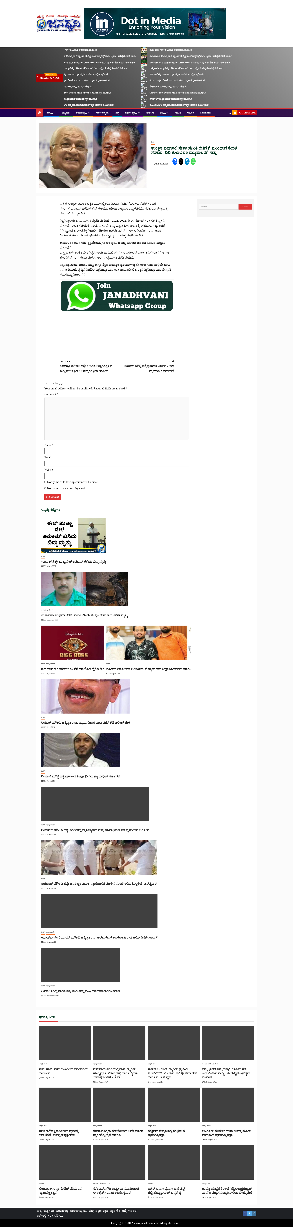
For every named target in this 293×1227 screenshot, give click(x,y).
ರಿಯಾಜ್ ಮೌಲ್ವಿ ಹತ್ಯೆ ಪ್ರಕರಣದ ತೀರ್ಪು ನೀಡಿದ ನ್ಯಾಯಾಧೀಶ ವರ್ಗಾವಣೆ (149, 365)
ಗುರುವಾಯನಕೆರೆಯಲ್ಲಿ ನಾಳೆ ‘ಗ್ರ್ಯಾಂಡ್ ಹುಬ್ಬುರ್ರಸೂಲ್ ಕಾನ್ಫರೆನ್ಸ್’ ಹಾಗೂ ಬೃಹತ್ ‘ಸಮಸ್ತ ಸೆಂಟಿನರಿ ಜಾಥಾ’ (82, 56)
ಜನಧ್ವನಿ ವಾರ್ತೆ (50, 664)
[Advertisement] (117, 333)
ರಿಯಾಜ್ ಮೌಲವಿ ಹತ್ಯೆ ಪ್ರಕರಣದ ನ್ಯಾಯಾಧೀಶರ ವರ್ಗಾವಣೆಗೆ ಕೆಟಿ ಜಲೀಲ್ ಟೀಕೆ (85, 722)
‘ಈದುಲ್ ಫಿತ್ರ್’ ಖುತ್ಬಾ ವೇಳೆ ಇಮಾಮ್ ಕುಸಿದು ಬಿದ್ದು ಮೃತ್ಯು (73, 561)
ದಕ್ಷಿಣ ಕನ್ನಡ (130, 113)
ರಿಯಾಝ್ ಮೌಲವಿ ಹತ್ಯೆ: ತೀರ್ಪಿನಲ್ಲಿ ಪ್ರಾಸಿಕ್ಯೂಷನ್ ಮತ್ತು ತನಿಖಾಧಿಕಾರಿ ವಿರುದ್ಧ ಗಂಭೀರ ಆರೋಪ (86, 365)
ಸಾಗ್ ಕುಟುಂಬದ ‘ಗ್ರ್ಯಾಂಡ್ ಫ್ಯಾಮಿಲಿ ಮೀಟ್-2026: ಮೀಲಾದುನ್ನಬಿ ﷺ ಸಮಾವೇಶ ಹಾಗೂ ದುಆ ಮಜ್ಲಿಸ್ (81, 63)
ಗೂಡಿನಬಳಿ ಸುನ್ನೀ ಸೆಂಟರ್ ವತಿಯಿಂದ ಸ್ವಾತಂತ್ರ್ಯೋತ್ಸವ (62, 99)
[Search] (230, 113)
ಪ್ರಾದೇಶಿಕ (150, 113)
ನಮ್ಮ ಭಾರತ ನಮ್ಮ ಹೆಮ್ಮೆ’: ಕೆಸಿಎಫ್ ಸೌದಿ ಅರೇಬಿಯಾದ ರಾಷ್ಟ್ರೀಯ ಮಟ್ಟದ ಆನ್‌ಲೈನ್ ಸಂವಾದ (77, 68)
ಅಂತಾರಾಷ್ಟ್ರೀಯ (102, 113)
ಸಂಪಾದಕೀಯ (206, 113)
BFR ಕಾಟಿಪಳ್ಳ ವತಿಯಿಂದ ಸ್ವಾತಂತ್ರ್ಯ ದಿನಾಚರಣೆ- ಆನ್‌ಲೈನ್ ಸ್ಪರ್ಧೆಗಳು (68, 74)
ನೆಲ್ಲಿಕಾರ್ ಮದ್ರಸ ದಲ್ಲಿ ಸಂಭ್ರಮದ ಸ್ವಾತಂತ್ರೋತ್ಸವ (60, 87)
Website (48, 469)
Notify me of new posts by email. (66, 488)
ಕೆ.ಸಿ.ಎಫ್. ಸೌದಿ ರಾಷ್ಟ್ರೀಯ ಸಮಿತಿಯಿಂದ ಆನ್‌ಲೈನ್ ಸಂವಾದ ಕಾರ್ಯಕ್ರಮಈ (70, 105)
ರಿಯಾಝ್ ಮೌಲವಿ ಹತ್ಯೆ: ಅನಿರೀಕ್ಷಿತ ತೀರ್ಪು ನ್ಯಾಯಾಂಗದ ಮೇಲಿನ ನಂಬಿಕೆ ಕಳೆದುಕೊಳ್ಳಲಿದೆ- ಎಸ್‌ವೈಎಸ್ (99, 883)
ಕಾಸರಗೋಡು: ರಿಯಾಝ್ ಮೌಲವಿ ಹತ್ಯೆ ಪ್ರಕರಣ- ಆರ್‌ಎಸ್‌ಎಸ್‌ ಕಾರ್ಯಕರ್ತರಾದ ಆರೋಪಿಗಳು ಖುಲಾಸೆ (99, 937)
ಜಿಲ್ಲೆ (161, 113)
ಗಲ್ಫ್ (117, 113)
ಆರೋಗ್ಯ (190, 113)
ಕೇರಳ (153, 142)
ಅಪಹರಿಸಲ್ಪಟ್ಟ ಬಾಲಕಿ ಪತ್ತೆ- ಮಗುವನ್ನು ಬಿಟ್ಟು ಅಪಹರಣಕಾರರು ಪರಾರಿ (80, 991)
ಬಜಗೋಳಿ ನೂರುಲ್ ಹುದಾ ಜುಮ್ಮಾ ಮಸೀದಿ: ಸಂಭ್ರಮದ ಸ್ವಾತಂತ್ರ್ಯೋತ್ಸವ (69, 93)
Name (49, 445)
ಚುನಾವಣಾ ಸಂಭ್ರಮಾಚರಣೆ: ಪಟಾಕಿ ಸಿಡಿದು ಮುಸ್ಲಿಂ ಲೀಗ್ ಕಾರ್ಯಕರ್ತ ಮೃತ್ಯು (84, 615)
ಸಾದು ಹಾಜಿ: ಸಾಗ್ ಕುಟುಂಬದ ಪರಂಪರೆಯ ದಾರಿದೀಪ (62, 50)
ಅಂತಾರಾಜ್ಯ (80, 113)
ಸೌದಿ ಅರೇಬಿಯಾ (213, 1064)
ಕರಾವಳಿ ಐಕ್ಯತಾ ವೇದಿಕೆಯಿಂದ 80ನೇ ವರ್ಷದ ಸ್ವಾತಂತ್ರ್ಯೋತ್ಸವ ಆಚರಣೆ (68, 80)
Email (49, 457)
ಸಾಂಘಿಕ (178, 113)
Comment (51, 394)
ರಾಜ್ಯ (48, 113)
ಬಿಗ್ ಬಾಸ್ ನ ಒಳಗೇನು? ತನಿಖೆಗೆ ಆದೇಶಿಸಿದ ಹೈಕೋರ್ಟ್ (72, 669)
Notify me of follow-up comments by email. (73, 482)
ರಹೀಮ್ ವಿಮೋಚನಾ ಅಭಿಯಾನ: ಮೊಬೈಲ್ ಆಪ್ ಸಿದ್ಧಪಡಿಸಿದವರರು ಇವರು (148, 669)
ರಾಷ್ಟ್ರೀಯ (66, 113)
